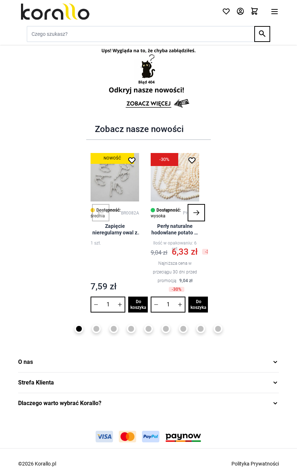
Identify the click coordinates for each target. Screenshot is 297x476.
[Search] (262, 34)
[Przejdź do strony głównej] (115, 11)
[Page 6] (166, 329)
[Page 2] (96, 329)
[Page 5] (148, 329)
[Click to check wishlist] (226, 11)
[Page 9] (218, 329)
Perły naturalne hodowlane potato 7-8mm (175, 229)
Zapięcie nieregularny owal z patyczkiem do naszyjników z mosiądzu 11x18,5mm (114, 229)
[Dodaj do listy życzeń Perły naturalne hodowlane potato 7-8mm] (192, 160)
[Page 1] (79, 329)
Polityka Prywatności (255, 464)
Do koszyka (138, 304)
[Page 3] (114, 329)
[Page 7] (183, 329)
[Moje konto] (240, 11)
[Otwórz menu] (274, 11)
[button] (100, 212)
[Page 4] (131, 329)
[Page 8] (201, 329)
